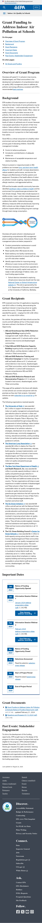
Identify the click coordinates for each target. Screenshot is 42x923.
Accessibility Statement (24, 808)
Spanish (24, 777)
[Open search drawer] (4, 7)
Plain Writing (21, 830)
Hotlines (19, 890)
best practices (18, 89)
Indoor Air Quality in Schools (19, 13)
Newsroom (20, 856)
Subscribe (19, 863)
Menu (36, 7)
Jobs (17, 853)
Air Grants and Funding (13, 64)
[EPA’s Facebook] (18, 912)
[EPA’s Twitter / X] (23, 912)
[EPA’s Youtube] (27, 912)
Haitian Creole (7, 787)
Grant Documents (11, 53)
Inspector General (23, 849)
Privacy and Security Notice (26, 834)
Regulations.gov (22, 860)
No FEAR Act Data (23, 826)
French (24, 784)
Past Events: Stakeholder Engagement (19, 56)
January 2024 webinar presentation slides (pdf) (23, 605)
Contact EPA (21, 882)
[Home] (20, 7)
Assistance (6, 777)
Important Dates (11, 50)
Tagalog (5, 793)
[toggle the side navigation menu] (4, 13)
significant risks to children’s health (21, 189)
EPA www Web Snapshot (25, 819)
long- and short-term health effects (20, 169)
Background (9, 44)
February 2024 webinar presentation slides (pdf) (25, 631)
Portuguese (6, 790)
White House (21, 871)
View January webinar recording (25, 613)
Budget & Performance (24, 812)
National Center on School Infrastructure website (22, 284)
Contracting (20, 816)
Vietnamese (26, 793)
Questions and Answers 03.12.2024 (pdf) (22, 715)
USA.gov (19, 867)
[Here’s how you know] (21, 2)
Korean (24, 787)
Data (18, 845)
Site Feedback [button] (21, 900)
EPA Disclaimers (22, 886)
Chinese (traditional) (9, 784)
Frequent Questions (23, 897)
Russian (24, 790)
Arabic (4, 780)
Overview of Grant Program (15, 41)
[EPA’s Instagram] (32, 912)
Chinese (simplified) (28, 780)
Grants (18, 823)
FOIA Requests (22, 893)
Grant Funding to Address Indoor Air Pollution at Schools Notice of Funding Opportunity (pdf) (22, 709)
